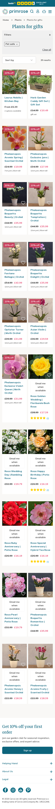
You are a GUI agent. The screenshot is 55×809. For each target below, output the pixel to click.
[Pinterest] (28, 790)
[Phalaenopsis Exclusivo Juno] (40, 124)
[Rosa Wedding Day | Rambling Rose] (14, 428)
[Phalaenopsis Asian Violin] (40, 296)
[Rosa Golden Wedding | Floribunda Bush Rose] (40, 352)
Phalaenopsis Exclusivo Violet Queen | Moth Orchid (14, 387)
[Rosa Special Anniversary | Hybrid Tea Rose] (40, 499)
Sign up (27, 750)
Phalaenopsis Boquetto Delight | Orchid (40, 273)
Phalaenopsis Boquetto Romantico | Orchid (39, 619)
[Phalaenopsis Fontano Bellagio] (14, 240)
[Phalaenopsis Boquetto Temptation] (40, 180)
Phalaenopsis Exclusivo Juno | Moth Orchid (39, 157)
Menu (50, 12)
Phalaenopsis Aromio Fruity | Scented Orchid (40, 689)
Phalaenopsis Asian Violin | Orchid (39, 329)
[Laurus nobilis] (14, 68)
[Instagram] (13, 790)
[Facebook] (5, 790)
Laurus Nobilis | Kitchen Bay (13, 99)
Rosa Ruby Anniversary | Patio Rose (12, 546)
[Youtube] (20, 790)
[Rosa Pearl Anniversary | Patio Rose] (14, 571)
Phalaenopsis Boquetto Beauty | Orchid (14, 213)
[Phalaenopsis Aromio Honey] (14, 642)
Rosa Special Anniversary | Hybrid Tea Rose (40, 546)
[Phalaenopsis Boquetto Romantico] (40, 571)
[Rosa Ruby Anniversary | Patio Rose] (14, 499)
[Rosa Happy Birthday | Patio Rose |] (40, 428)
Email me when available (40, 387)
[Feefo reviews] (27, 3)
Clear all (46, 49)
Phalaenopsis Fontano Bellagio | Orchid (14, 273)
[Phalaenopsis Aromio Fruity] (40, 642)
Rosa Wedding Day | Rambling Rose (13, 475)
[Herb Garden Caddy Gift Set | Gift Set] (40, 68)
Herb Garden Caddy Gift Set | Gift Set (40, 101)
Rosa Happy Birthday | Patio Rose (40, 475)
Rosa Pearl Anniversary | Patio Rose (12, 618)
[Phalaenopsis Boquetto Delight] (40, 240)
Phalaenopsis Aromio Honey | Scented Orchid (14, 689)
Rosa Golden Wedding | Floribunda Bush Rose (40, 401)
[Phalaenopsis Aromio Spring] (14, 124)
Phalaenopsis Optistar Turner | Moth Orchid (14, 329)
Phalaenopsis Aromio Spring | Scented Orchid (14, 157)
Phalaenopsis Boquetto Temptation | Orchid (39, 215)
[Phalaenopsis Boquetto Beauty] (14, 180)
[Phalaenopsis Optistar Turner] (14, 296)
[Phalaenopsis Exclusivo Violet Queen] (14, 352)
